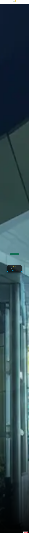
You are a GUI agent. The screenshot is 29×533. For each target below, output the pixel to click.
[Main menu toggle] (27, 1)
